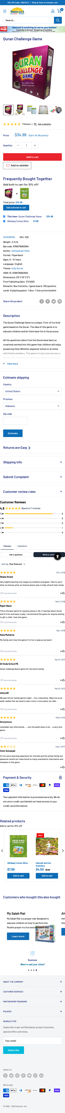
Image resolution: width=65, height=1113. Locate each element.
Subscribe (13, 1050)
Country (7, 384)
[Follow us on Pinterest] (23, 1075)
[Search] (58, 20)
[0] (59, 11)
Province (7, 399)
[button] (8, 110)
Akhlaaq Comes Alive (18, 221)
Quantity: (8, 145)
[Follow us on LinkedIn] (41, 1075)
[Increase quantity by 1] (35, 145)
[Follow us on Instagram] (17, 1075)
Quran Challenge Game (24, 216)
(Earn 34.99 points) (38, 135)
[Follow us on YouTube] (29, 1075)
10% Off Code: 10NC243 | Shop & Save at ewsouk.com (32, 2)
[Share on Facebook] (41, 301)
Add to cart (32, 156)
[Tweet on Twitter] (53, 301)
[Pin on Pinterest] (47, 301)
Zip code (7, 413)
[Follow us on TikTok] (35, 1075)
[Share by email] (59, 301)
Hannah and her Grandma (43, 864)
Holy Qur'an (17, 268)
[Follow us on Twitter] (11, 1075)
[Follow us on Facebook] (5, 1075)
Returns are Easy (15, 447)
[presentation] (2, 850)
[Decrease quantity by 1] (18, 145)
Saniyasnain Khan (21, 250)
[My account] (52, 11)
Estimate (13, 433)
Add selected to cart (16, 207)
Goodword (9, 237)
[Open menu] (4, 11)
